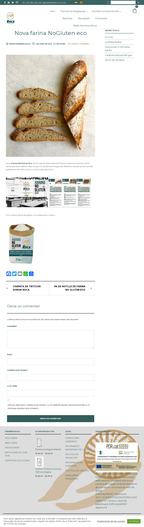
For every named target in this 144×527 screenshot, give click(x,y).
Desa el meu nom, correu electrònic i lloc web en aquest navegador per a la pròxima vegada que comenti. (48, 406)
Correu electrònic (17, 370)
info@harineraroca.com (52, 3)
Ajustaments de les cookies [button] (111, 521)
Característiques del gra (118, 55)
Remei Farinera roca (19, 44)
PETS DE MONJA (114, 60)
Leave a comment (80, 44)
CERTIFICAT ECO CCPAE (17, 460)
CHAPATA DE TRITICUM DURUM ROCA (27, 288)
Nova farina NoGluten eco (50, 33)
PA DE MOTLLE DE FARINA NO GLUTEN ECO (69, 288)
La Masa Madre (113, 42)
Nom (10, 354)
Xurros (109, 37)
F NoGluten (21, 163)
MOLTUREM (11, 438)
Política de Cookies (77, 470)
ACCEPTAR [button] (134, 521)
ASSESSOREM (12, 447)
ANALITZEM (11, 443)
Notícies (60, 44)
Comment (12, 326)
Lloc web (12, 386)
